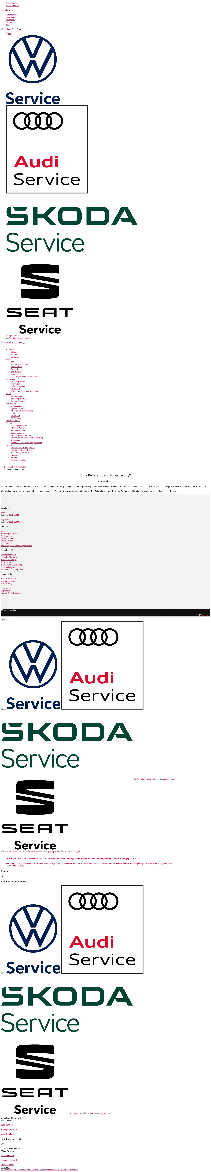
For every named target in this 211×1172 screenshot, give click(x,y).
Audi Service (16, 366)
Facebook (10, 20)
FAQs (13, 413)
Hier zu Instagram (8, 581)
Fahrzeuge (10, 379)
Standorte (10, 349)
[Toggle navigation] (24, 343)
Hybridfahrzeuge (18, 408)
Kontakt (4, 10)
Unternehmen (12, 445)
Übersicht (15, 352)
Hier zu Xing (6, 583)
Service (9, 423)
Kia (2, 531)
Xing (8, 24)
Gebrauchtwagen (18, 386)
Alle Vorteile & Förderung (22, 411)
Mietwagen (15, 440)
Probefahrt (15, 389)
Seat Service (16, 371)
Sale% (8, 393)
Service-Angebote (18, 430)
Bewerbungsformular (20, 452)
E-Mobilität (11, 403)
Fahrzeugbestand (18, 381)
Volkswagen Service (19, 364)
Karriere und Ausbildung (21, 450)
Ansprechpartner (8, 567)
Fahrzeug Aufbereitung (21, 435)
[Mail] (36, 1170)
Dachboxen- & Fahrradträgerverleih (26, 443)
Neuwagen (15, 384)
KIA (12, 362)
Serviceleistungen (8, 559)
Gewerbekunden (13, 420)
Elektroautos (16, 406)
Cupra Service (17, 374)
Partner (14, 457)
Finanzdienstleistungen (16, 467)
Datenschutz (11, 15)
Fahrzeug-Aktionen (19, 398)
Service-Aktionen (18, 401)
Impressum (10, 17)
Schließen (5, 1167)
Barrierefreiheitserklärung (12, 593)
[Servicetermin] (18, 1170)
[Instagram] (73, 1170)
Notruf (11, 10)
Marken (9, 359)
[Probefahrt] (7, 1170)
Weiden (14, 354)
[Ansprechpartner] (48, 1170)
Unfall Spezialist (18, 433)
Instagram (10, 22)
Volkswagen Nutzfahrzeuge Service (26, 376)
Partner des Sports (18, 460)
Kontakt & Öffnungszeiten (12, 569)
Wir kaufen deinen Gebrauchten (24, 391)
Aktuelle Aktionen (9, 557)
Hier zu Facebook (8, 578)
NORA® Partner (18, 428)
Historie (14, 455)
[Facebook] (62, 1170)
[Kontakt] (28, 1170)
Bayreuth (15, 357)
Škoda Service (17, 369)
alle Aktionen (16, 396)
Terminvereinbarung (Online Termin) (27, 438)
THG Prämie (16, 418)
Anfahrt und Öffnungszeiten (23, 447)
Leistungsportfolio (19, 425)
